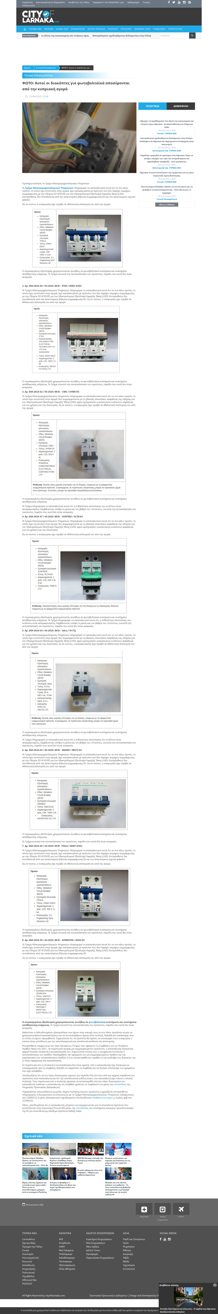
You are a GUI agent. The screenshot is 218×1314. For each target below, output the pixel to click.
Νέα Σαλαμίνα (66, 1250)
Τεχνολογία (129, 1265)
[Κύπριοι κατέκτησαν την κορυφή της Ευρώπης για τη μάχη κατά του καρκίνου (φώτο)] (118, 1148)
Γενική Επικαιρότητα (46, 68)
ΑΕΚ (61, 1239)
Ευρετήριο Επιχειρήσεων (99, 1239)
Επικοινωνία (28, 5)
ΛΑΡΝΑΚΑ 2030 (142, 28)
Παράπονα (27, 2)
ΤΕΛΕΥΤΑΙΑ (152, 106)
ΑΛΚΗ (62, 1246)
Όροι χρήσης (190, 1311)
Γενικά (160, 133)
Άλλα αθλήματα (67, 1268)
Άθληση (127, 1250)
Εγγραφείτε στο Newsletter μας (108, 2)
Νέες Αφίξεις (92, 1246)
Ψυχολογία (128, 1246)
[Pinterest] (190, 2)
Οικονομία (27, 1253)
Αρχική (27, 68)
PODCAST (113, 28)
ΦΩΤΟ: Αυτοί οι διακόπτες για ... (77, 68)
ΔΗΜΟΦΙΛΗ (181, 106)
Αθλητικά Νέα (29, 1279)
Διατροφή (128, 1253)
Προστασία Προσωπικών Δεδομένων (109, 1295)
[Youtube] (180, 2)
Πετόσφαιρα (65, 1261)
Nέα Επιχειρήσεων (95, 1242)
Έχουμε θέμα (28, 1242)
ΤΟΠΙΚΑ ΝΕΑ (35, 28)
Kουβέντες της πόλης (78, 2)
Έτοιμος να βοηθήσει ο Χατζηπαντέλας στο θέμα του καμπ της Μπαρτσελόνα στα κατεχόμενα (63, 1186)
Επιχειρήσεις (28, 1268)
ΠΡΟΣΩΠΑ (126, 28)
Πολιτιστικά (28, 1272)
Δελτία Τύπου (93, 1250)
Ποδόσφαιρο (65, 1253)
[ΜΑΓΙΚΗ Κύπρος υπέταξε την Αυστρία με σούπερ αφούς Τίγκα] (91, 1148)
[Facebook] (170, 2)
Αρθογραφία (133, 2)
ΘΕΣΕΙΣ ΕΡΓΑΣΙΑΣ (96, 28)
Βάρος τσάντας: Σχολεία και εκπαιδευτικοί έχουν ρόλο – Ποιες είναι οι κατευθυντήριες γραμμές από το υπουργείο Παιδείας (34, 1187)
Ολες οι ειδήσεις (167, 204)
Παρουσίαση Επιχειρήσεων (100, 1257)
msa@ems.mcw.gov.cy (103, 1097)
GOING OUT (62, 28)
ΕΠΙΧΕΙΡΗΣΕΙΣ (78, 28)
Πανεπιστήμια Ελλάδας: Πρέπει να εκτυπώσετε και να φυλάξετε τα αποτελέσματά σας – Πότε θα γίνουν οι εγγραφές (35, 1163)
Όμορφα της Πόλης (32, 1246)
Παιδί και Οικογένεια (134, 1239)
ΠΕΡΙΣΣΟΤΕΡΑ (175, 28)
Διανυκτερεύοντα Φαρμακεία (50, 2)
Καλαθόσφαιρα (67, 1257)
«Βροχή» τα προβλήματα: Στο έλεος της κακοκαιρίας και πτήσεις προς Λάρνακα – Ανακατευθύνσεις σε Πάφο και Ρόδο (167, 124)
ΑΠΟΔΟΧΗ (175, 1311)
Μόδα (126, 1261)
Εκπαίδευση (28, 1265)
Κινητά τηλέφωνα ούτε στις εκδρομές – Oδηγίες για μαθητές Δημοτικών (90, 1172)
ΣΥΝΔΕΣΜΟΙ (159, 28)
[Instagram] (185, 2)
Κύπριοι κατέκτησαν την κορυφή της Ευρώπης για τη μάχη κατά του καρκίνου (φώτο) (117, 1162)
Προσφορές (92, 1253)
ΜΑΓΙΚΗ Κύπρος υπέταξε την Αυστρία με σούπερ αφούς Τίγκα (90, 1160)
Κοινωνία (27, 1261)
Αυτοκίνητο (129, 1268)
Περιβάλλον (28, 1276)
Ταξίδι (126, 1257)
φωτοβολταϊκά (97, 1021)
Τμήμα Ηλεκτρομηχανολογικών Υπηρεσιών (49, 187)
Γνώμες (146, 2)
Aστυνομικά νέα (160, 150)
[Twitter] (174, 2)
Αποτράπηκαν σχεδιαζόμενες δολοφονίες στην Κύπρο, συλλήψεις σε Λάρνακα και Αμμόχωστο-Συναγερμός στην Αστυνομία (167, 141)
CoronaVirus (28, 1239)
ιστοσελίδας (120, 1084)
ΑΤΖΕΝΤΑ (48, 28)
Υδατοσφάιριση (67, 1265)
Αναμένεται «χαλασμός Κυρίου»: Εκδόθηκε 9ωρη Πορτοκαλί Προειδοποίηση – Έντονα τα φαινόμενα (62, 1162)
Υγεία (125, 1242)
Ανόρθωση (64, 1242)
